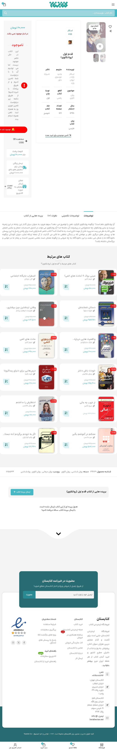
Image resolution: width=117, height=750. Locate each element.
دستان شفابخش (86, 307)
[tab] (88, 215)
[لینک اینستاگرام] (13, 642)
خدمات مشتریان (49, 619)
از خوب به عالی (87, 403)
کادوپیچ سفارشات (47, 656)
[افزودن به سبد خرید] (66, 287)
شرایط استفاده (49, 624)
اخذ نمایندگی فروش (74, 643)
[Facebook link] (24, 642)
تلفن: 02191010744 (98, 674)
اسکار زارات (70, 32)
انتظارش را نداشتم (26, 402)
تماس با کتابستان (75, 648)
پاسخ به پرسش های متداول (47, 641)
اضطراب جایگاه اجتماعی (23, 276)
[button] (102, 37)
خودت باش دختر (86, 371)
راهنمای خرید (50, 651)
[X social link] (18, 642)
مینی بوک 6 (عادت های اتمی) (79, 276)
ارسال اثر (79, 658)
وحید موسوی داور (58, 77)
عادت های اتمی (28, 339)
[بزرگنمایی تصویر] (99, 46)
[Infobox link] (58, 583)
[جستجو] (5, 13)
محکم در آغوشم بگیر (83, 434)
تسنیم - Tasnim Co (31, 734)
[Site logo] (58, 4)
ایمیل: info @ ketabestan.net (97, 718)
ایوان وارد (72, 81)
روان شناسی (77, 471)
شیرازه (47, 74)
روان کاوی (72, 97)
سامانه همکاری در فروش (72, 635)
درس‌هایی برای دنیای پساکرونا (20, 371)
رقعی (59, 98)
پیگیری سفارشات (48, 629)
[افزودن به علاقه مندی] (110, 26)
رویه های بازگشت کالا (47, 635)
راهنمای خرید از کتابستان (45, 661)
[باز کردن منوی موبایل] (113, 5)
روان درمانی (47, 471)
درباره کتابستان (76, 653)
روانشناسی (25, 471)
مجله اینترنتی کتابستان (72, 629)
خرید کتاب (78, 624)
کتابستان (78, 619)
